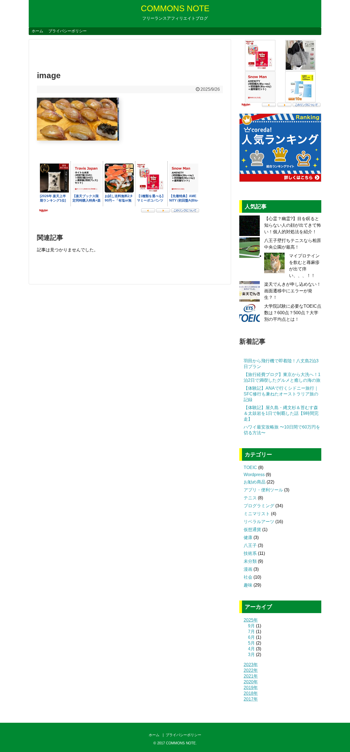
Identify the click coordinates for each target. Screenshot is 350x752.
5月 (251, 643)
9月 (251, 625)
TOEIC (250, 467)
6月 (251, 637)
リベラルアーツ (259, 521)
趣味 (248, 585)
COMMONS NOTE (175, 8)
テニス (250, 497)
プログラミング (259, 505)
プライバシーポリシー (67, 31)
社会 (248, 577)
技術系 (250, 553)
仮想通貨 (252, 529)
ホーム (37, 31)
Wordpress (254, 474)
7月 (251, 631)
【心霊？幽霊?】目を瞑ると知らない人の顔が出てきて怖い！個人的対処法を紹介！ (292, 225)
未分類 (250, 561)
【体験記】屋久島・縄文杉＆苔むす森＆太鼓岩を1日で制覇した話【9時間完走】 (281, 413)
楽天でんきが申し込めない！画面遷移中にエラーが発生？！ (292, 291)
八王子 (250, 545)
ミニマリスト (257, 513)
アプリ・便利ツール (263, 490)
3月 (251, 654)
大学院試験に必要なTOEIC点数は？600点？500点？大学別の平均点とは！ (292, 313)
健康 (248, 537)
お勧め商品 (255, 482)
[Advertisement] (101, 53)
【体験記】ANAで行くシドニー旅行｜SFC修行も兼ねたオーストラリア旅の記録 (281, 394)
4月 (251, 648)
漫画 (248, 569)
